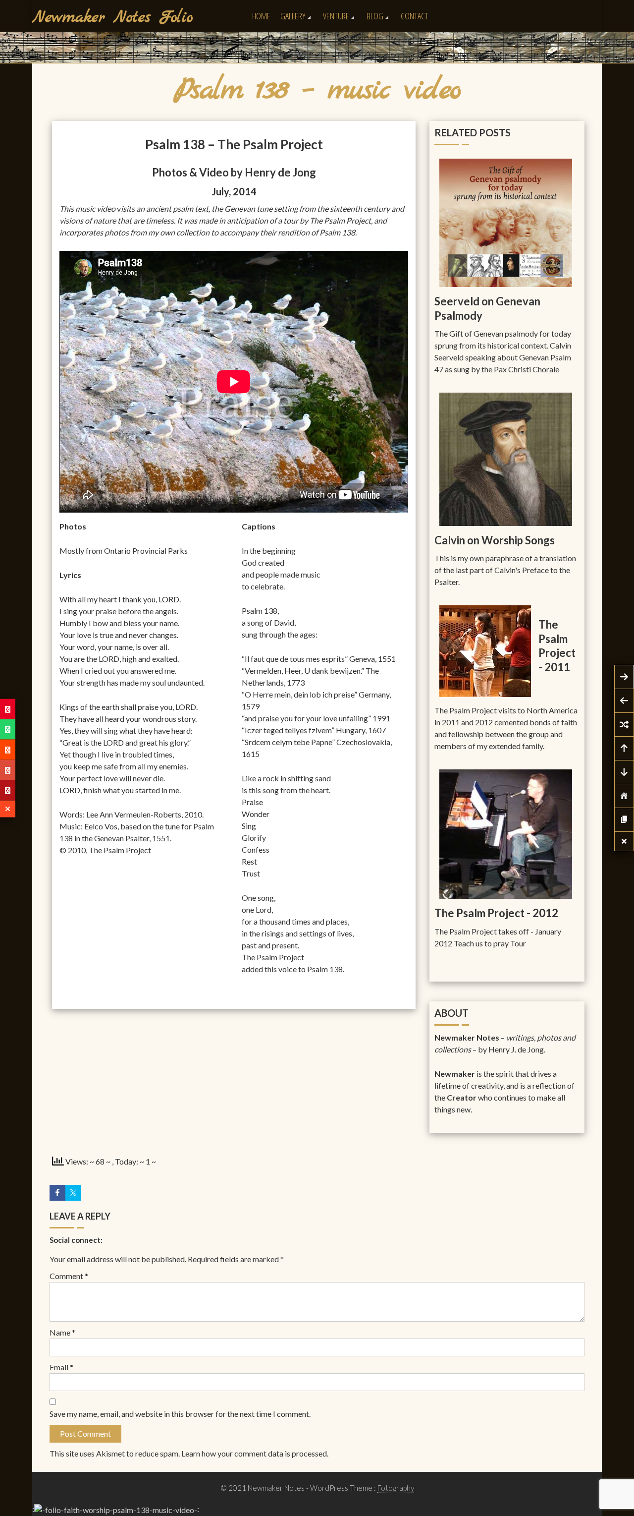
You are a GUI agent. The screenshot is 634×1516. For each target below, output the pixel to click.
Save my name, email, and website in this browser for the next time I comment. (180, 1413)
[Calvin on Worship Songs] (505, 458)
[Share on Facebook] (57, 1193)
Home (261, 16)
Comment (69, 1276)
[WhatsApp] (7, 729)
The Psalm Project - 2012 (496, 913)
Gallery (293, 16)
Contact (414, 16)
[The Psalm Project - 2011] (485, 650)
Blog (375, 16)
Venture (336, 16)
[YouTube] (7, 790)
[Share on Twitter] (73, 1193)
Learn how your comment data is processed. (254, 1453)
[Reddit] (7, 750)
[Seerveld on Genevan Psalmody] (505, 222)
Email (61, 1367)
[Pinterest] (7, 709)
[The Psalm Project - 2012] (505, 833)
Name (62, 1332)
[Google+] (7, 770)
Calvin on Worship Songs (494, 540)
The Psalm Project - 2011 (557, 646)
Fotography (395, 1487)
